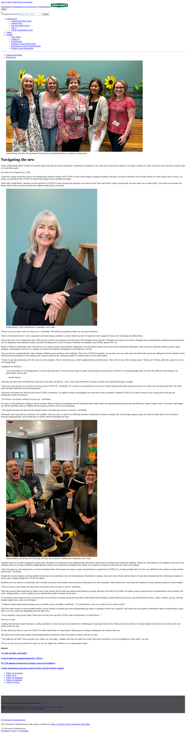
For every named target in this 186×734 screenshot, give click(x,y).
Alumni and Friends (14, 55)
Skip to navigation (25, 2)
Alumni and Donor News (21, 21)
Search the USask (11, 14)
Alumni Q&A (16, 23)
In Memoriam (16, 41)
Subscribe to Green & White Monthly (26, 46)
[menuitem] (95, 24)
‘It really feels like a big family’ (14, 653)
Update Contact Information (22, 48)
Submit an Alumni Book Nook (23, 44)
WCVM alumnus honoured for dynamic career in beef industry (28, 663)
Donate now (11, 57)
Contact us (15, 39)
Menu (4, 9)
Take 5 (14, 28)
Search (45, 14)
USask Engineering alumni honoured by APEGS (22, 658)
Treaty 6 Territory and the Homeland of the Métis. (70, 724)
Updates (9, 35)
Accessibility (23, 731)
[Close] (2, 12)
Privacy (14, 731)
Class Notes (16, 37)
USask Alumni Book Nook (22, 30)
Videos (9, 32)
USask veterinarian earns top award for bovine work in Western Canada (32, 668)
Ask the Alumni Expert (20, 25)
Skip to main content (9, 2)
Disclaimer (5, 731)
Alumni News (11, 19)
